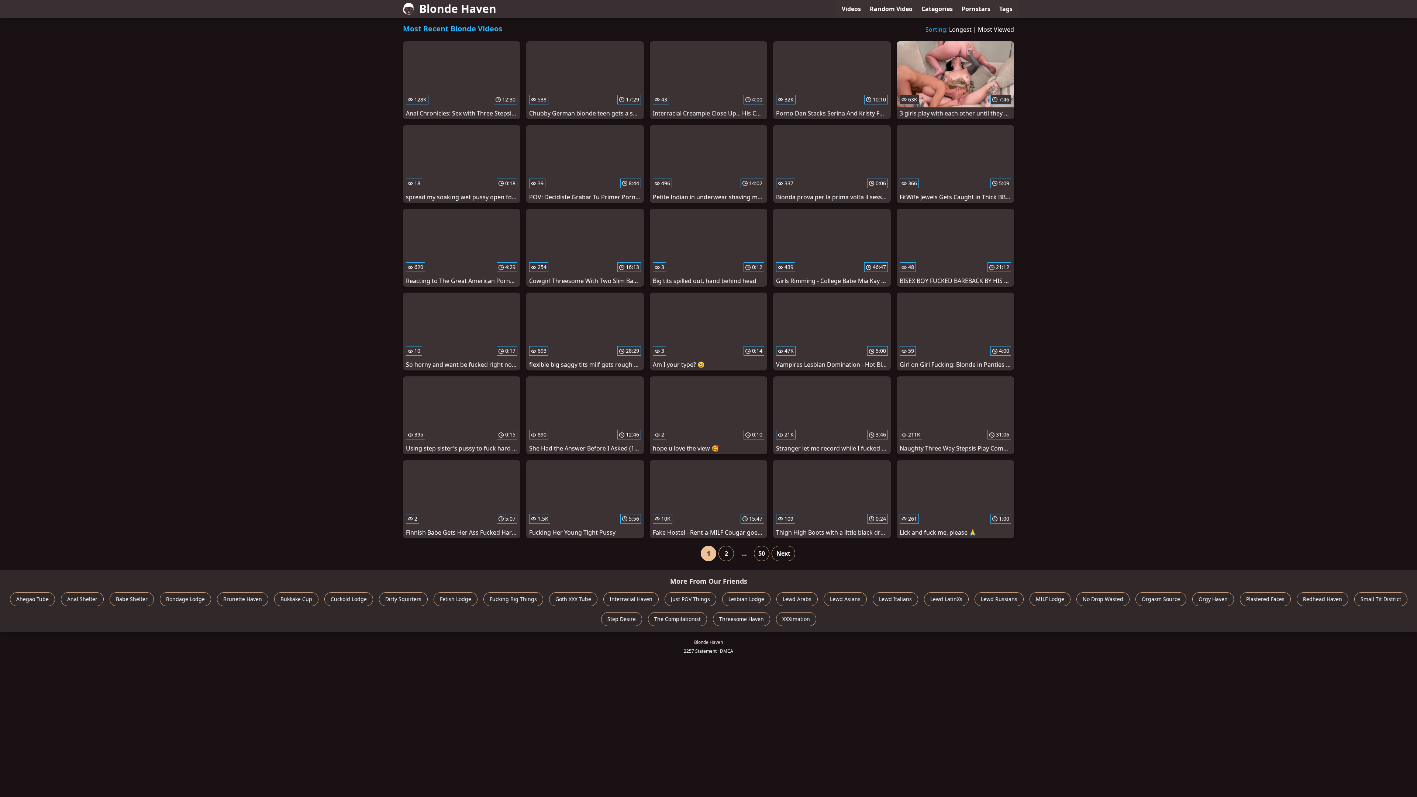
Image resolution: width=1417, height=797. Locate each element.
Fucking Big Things (513, 599)
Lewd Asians (845, 599)
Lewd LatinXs (946, 599)
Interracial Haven (631, 599)
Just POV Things (690, 599)
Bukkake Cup (296, 599)
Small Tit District (1381, 599)
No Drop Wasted (1103, 599)
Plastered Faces (1265, 599)
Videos (851, 9)
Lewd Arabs (797, 599)
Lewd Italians (895, 599)
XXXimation (796, 618)
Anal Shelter (82, 599)
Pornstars (976, 9)
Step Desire (621, 618)
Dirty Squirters (403, 599)
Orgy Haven (1213, 599)
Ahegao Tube (32, 599)
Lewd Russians (999, 599)
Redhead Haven (1322, 599)
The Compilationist (677, 618)
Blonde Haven (457, 8)
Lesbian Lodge (746, 599)
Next (783, 553)
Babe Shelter (132, 599)
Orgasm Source (1161, 599)
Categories (937, 9)
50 (761, 553)
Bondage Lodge (185, 599)
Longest (960, 29)
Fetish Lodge (455, 599)
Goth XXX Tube (573, 599)
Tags (1006, 9)
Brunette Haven (242, 599)
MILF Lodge (1050, 599)
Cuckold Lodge (349, 599)
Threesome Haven (741, 618)
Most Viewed (996, 29)
